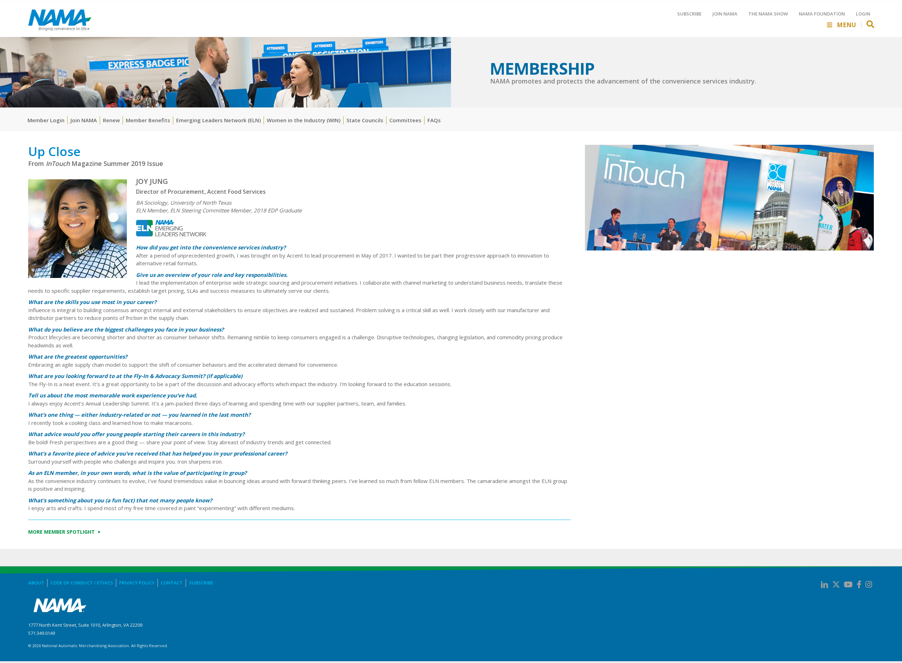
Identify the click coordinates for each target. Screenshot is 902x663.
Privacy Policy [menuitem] (137, 583)
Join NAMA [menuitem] (83, 120)
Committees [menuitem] (405, 120)
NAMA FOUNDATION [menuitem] (822, 14)
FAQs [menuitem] (434, 120)
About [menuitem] (36, 583)
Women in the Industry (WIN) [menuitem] (303, 120)
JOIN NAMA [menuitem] (724, 14)
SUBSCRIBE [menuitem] (689, 14)
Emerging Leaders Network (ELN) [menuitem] (218, 120)
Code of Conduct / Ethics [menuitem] (81, 583)
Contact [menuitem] (172, 583)
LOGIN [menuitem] (863, 14)
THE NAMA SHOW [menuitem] (768, 14)
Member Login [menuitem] (45, 120)
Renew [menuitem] (111, 120)
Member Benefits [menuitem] (148, 120)
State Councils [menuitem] (364, 120)
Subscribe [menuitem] (201, 583)
